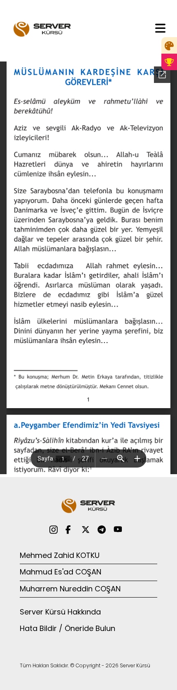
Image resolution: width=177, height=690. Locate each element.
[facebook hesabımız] (69, 529)
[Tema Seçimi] (169, 45)
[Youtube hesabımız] (118, 529)
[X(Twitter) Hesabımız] (86, 529)
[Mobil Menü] (160, 27)
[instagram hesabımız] (53, 529)
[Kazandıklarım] (169, 62)
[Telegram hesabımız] (102, 529)
